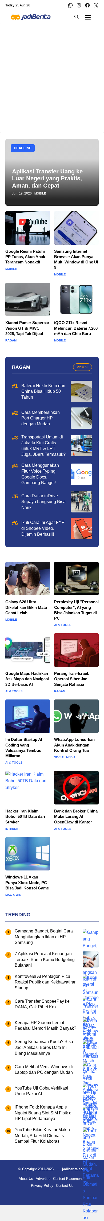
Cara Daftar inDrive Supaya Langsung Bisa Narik (43, 501)
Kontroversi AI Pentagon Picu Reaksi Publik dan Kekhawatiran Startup (46, 982)
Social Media (64, 757)
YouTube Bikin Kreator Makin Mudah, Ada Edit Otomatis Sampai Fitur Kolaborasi (42, 1135)
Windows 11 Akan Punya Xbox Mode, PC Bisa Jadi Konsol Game (27, 882)
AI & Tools (62, 625)
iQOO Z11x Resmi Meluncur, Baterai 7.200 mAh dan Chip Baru (76, 328)
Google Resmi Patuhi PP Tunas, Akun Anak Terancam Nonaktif (25, 257)
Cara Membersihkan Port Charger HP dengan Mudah (40, 418)
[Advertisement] (52, 75)
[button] (76, 17)
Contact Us (64, 1186)
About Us (26, 1179)
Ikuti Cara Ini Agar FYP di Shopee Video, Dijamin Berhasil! (43, 528)
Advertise (43, 1179)
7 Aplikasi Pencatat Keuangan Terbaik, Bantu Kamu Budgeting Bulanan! (45, 959)
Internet (12, 828)
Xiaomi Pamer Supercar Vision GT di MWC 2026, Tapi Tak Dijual (27, 328)
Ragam (11, 340)
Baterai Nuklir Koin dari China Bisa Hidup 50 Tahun (43, 391)
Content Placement (68, 1179)
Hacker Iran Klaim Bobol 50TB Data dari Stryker (25, 816)
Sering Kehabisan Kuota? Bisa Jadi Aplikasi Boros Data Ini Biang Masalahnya (44, 1047)
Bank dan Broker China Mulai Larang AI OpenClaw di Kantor (76, 816)
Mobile (40, 193)
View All (82, 367)
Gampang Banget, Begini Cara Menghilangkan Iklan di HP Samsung (44, 937)
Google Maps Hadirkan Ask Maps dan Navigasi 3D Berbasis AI (27, 679)
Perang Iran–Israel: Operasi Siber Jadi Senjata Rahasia (71, 679)
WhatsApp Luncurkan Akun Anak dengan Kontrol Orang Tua (74, 745)
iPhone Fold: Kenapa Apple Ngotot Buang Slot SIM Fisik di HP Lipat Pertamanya (44, 1113)
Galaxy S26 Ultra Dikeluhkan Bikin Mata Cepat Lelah (26, 607)
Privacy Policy (42, 1186)
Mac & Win (13, 894)
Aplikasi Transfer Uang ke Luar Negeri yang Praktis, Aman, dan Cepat (47, 178)
